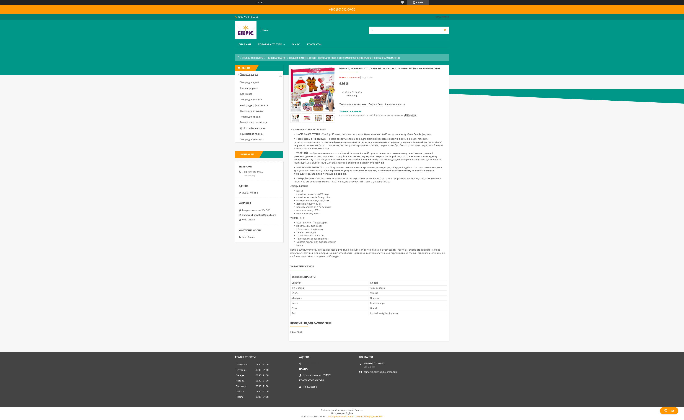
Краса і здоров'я (249, 88)
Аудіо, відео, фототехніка (254, 105)
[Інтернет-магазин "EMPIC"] (245, 30)
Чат (672, 410)
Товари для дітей (276, 57)
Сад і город (246, 94)
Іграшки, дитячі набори (302, 57)
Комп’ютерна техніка (251, 134)
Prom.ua (359, 410)
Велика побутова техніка (253, 122)
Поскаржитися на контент (341, 416)
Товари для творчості (251, 139)
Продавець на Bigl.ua (342, 413)
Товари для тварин (250, 116)
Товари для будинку (251, 99)
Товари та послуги (252, 57)
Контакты (314, 44)
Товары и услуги (270, 44)
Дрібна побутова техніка (253, 128)
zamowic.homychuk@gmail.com (259, 215)
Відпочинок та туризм (251, 111)
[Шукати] (445, 30)
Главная (245, 44)
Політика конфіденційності (369, 416)
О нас (296, 44)
